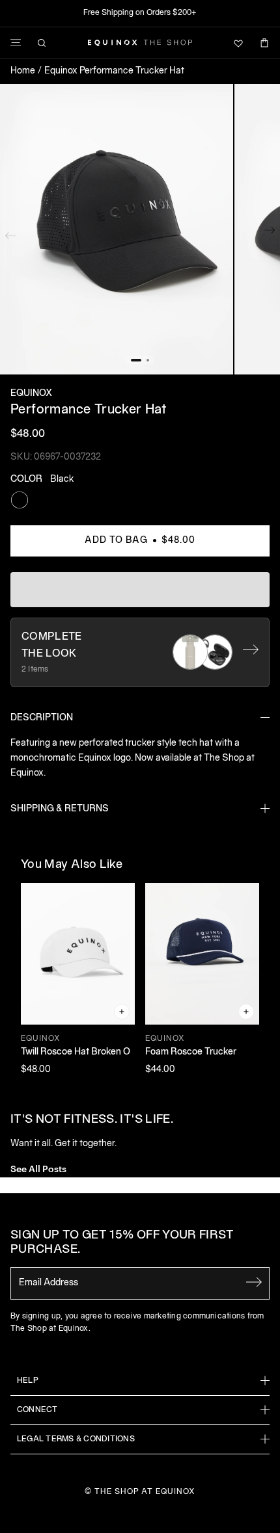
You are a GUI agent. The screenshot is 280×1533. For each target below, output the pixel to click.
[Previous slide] (10, 232)
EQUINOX (31, 393)
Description (41, 718)
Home (22, 71)
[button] (116, 229)
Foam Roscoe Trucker (190, 1052)
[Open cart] (264, 43)
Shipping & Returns (59, 809)
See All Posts (38, 1168)
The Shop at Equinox (144, 1491)
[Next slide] (269, 232)
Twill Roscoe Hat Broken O (75, 1052)
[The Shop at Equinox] (140, 43)
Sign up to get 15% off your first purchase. (122, 1242)
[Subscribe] (254, 1282)
